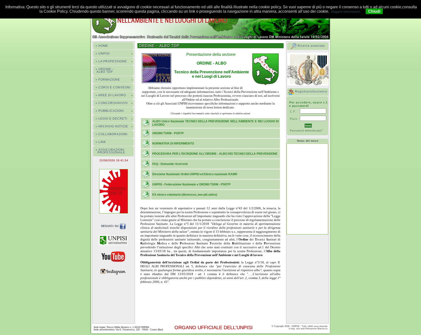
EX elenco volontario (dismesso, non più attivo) (184, 194)
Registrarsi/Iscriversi (311, 91)
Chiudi (374, 11)
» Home (102, 46)
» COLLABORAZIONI (111, 134)
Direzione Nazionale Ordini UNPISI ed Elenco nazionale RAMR (194, 174)
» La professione (111, 61)
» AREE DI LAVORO (111, 95)
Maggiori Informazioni (345, 11)
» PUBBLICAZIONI (110, 111)
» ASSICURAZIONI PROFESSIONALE (110, 151)
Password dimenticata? (306, 130)
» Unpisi (103, 53)
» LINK (101, 142)
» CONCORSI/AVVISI (112, 103)
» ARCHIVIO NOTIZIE (112, 126)
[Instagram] (114, 271)
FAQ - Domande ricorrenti (170, 164)
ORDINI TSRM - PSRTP (168, 133)
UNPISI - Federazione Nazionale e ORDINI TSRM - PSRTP (191, 184)
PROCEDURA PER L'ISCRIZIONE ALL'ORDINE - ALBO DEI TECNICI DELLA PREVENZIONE (214, 153)
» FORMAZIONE (108, 79)
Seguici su (110, 225)
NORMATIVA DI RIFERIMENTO (173, 143)
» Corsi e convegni (113, 87)
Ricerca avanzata (311, 46)
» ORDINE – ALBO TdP (105, 70)
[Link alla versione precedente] (114, 240)
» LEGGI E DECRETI (111, 118)
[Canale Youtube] (114, 256)
